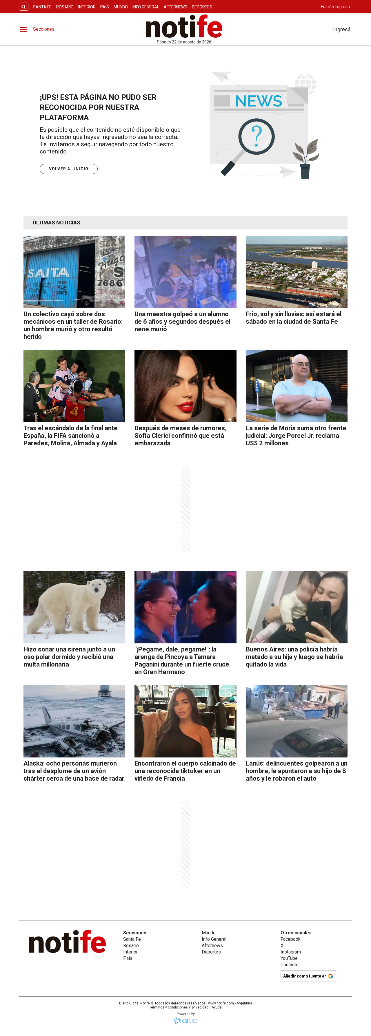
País (104, 7)
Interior (87, 7)
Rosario (65, 7)
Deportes (202, 7)
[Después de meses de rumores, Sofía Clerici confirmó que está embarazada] (185, 386)
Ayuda (217, 1007)
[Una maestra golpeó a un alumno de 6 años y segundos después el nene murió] (185, 272)
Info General (145, 7)
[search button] (23, 7)
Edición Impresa (335, 6)
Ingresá (341, 29)
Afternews (175, 7)
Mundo (121, 7)
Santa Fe (42, 7)
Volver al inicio (69, 168)
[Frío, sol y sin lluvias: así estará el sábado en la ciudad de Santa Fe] (297, 272)
